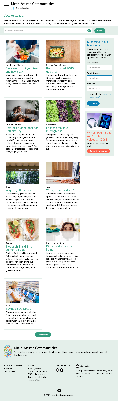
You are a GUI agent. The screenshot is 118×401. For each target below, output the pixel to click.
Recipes (10, 243)
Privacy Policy (34, 368)
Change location (22, 8)
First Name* (92, 63)
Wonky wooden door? (60, 190)
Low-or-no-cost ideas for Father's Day (22, 129)
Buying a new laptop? (19, 308)
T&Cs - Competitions (37, 371)
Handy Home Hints (55, 243)
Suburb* (91, 84)
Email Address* (94, 73)
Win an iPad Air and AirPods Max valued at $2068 (99, 136)
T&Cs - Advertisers (36, 374)
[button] (6, 3)
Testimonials (9, 371)
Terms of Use (34, 380)
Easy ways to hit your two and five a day (22, 70)
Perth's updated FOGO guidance (60, 70)
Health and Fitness (14, 65)
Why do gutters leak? (19, 190)
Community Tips (13, 125)
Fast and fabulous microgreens (57, 129)
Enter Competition (98, 151)
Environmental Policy (37, 377)
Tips (8, 187)
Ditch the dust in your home (59, 248)
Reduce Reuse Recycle (57, 65)
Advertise (8, 368)
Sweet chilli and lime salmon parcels (19, 248)
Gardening (51, 125)
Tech (8, 305)
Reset (100, 31)
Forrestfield (14, 15)
